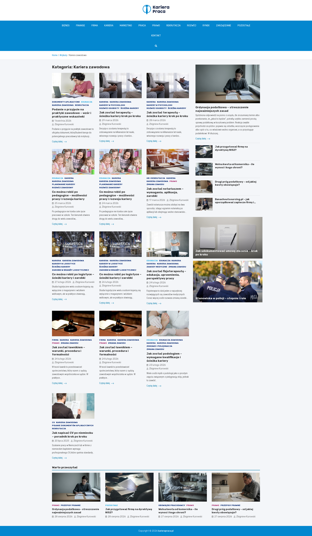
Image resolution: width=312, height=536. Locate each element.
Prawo (156, 25)
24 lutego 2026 (157, 282)
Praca (142, 25)
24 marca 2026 (110, 203)
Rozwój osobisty (109, 108)
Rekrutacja (173, 25)
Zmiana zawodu (155, 184)
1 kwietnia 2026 (63, 120)
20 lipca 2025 (62, 440)
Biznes (66, 25)
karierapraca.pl (166, 531)
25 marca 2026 (63, 203)
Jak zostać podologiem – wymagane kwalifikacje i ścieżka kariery (164, 357)
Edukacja (86, 102)
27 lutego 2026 (63, 282)
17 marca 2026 (157, 200)
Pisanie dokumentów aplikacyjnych (72, 425)
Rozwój (191, 25)
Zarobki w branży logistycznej (70, 270)
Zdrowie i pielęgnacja (159, 346)
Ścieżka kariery (130, 108)
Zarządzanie (223, 25)
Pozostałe (244, 25)
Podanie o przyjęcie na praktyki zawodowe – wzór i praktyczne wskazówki (71, 113)
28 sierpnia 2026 (63, 516)
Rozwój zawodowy (62, 187)
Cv (53, 422)
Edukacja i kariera (170, 260)
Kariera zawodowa (63, 105)
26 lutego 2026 (110, 282)
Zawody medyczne (157, 267)
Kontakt (156, 35)
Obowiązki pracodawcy (171, 505)
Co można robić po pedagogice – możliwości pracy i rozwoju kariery (69, 195)
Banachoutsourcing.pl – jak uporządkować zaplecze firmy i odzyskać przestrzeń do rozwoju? (236, 202)
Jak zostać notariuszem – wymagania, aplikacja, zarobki (165, 192)
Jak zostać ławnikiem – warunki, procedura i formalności (68, 351)
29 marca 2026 (110, 120)
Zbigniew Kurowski (64, 124)
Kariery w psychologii (112, 105)
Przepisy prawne (71, 505)
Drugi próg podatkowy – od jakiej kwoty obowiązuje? (235, 183)
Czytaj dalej (57, 141)
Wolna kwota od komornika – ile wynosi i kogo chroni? (234, 166)
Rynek (206, 25)
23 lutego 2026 (157, 365)
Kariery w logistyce (63, 264)
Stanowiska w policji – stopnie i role (220, 298)
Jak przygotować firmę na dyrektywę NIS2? (231, 148)
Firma (94, 25)
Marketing (126, 25)
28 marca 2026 (157, 120)
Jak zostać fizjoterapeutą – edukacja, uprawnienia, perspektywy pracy (166, 275)
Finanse (80, 25)
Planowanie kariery (63, 184)
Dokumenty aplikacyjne (66, 102)
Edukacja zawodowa (171, 340)
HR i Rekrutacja (156, 178)
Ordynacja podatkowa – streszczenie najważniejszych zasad (75, 511)
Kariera (108, 25)
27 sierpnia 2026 (170, 516)
